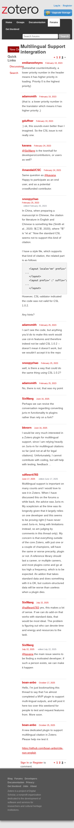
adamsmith (29, 96)
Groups (20, 22)
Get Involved (12, 29)
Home (9, 22)
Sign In (24, 762)
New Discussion (14, 49)
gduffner (27, 120)
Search (14, 72)
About (33, 786)
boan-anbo (29, 682)
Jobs (25, 786)
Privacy (30, 782)
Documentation (37, 22)
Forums (54, 22)
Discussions (17, 66)
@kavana (50, 175)
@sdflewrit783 (30, 607)
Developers (31, 778)
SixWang (28, 398)
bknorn (26, 427)
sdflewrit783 (30, 474)
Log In (57, 5)
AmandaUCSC (31, 170)
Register (67, 5)
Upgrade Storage (60, 12)
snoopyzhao (30, 199)
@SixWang (28, 150)
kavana (26, 145)
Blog (10, 778)
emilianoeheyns (32, 62)
